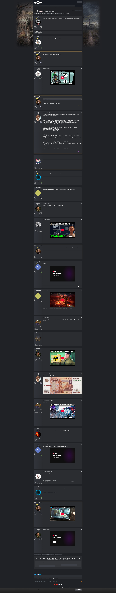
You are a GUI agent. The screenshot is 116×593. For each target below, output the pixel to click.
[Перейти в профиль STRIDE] (38, 267)
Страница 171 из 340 (65, 13)
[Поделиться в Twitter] (35, 574)
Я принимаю (79, 589)
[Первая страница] (34, 13)
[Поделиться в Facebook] (37, 574)
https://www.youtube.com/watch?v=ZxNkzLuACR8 (51, 128)
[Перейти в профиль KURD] (38, 22)
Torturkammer (38, 219)
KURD (38, 16)
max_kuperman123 (38, 52)
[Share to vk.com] (34, 574)
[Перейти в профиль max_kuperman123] (38, 58)
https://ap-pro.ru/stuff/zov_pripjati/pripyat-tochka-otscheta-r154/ (54, 121)
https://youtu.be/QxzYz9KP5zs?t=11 (54, 473)
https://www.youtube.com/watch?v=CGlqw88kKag (51, 129)
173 (51, 13)
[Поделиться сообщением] (81, 52)
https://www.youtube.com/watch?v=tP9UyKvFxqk (51, 130)
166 (38, 13)
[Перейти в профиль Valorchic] (38, 322)
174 (53, 13)
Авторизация (73, 10)
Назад (36, 13)
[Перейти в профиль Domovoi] (38, 338)
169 (44, 13)
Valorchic (38, 317)
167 (40, 13)
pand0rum (38, 203)
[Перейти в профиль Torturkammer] (38, 224)
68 (81, 10)
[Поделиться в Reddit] (38, 574)
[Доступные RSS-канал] (81, 581)
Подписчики (77, 10)
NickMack (38, 112)
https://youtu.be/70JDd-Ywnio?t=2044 (56, 38)
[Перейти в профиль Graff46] (38, 42)
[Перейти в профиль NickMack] (38, 118)
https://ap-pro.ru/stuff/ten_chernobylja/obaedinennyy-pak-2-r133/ (54, 122)
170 (46, 13)
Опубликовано (46, 16)
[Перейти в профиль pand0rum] (38, 209)
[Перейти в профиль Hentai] (38, 161)
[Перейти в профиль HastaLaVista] (38, 193)
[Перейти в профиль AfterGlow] (38, 177)
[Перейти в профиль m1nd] (38, 434)
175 (55, 13)
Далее (59, 13)
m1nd (38, 428)
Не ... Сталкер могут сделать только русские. (49, 480)
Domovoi (38, 332)
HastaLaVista (38, 187)
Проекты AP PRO (52, 11)
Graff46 (38, 36)
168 (42, 13)
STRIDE (38, 261)
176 (57, 13)
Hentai (38, 155)
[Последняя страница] (61, 13)
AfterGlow (38, 171)
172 (49, 13)
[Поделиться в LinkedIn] (40, 574)
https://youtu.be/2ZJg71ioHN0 (56, 54)
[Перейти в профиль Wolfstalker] (35, 11)
